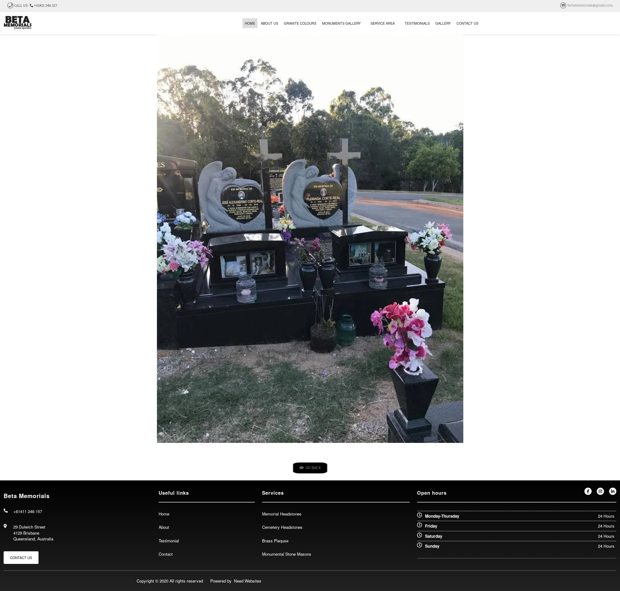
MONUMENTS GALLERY (341, 23)
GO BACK (312, 467)
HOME (250, 23)
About (164, 527)
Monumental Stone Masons (286, 554)
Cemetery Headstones (282, 527)
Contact (166, 554)
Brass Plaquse (275, 541)
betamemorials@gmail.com (590, 5)
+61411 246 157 (45, 6)
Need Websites (246, 581)
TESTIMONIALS (417, 23)
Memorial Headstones (282, 514)
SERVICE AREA (383, 23)
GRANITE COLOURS (300, 23)
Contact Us (21, 557)
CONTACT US (467, 23)
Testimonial (169, 541)
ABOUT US (269, 23)
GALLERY (443, 23)
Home (164, 514)
